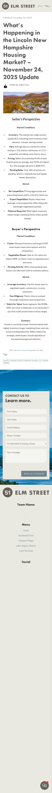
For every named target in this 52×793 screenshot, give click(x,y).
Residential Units (26, 535)
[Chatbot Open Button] (44, 785)
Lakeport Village (26, 540)
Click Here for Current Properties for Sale (26, 350)
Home (26, 530)
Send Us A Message (34, 473)
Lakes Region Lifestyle (26, 545)
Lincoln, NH (37, 360)
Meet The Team (26, 550)
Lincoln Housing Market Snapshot (17, 360)
